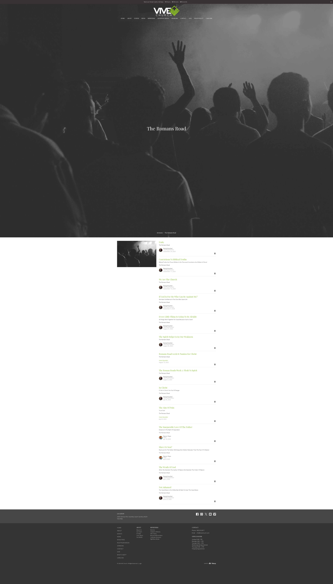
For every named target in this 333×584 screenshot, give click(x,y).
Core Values (139, 535)
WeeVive (152, 530)
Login (140, 563)
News (143, 18)
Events (136, 18)
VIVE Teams (153, 533)
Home (123, 18)
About (129, 18)
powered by (209, 565)
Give (190, 18)
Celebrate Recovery (155, 537)
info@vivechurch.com (203, 533)
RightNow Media (163, 18)
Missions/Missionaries (156, 535)
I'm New (138, 533)
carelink (209, 18)
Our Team (139, 532)
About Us (139, 530)
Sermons (175, 18)
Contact (183, 18)
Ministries (151, 18)
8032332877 (200, 530)
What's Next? (198, 18)
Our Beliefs (139, 537)
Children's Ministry (155, 532)
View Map (120, 519)
